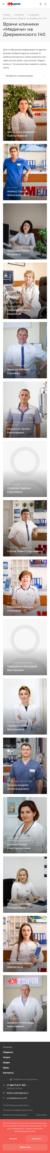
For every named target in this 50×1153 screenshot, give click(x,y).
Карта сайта (41, 1115)
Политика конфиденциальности (18, 1110)
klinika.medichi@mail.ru (17, 1093)
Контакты (8, 1072)
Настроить (13, 1139)
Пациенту (8, 1052)
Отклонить (36, 1139)
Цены (6, 1067)
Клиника (7, 1047)
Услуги (6, 1057)
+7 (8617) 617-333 (16, 1085)
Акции (6, 1062)
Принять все (25, 1147)
